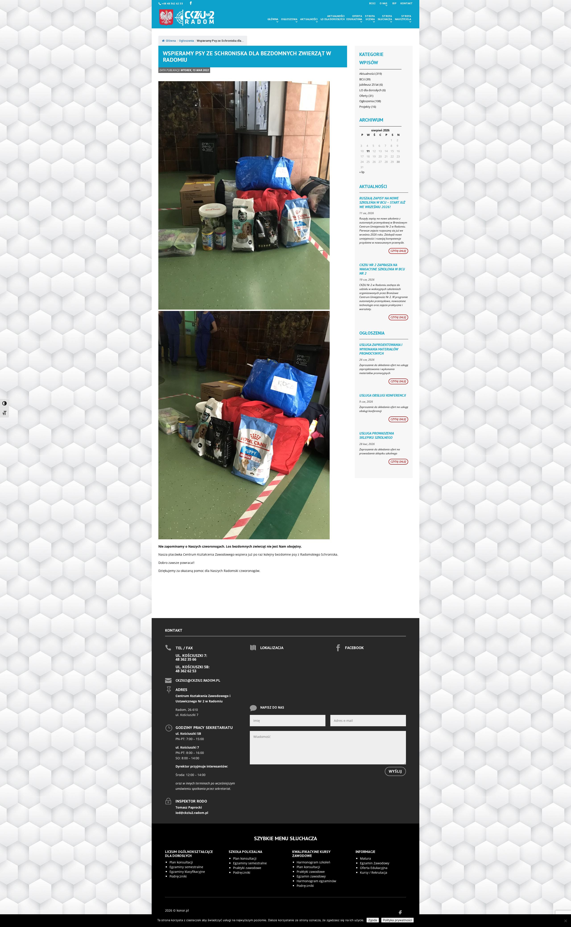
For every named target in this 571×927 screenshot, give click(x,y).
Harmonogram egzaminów (316, 881)
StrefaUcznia (370, 17)
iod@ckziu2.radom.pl (192, 813)
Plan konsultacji (181, 862)
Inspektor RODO (191, 801)
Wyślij (395, 771)
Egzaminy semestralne (186, 867)
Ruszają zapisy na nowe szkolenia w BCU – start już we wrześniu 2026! (382, 202)
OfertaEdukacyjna (354, 17)
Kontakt (406, 3)
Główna (272, 19)
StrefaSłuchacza (385, 17)
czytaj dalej (398, 251)
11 (368, 151)
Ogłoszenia (289, 19)
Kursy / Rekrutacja (373, 872)
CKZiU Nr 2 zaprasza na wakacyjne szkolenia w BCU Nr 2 (382, 269)
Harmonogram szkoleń (313, 862)
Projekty (364, 107)
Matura (365, 858)
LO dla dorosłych (370, 90)
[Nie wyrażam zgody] (565, 921)
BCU (362, 79)
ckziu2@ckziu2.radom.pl (198, 680)
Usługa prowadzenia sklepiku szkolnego (376, 435)
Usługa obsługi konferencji (382, 395)
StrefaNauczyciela (403, 17)
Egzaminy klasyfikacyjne (187, 871)
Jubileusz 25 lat (369, 85)
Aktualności (309, 19)
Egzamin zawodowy (311, 876)
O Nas (383, 3)
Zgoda (372, 920)
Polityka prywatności (397, 920)
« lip (361, 172)
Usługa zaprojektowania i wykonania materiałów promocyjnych (380, 348)
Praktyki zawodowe (247, 868)
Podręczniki (178, 876)
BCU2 (372, 3)
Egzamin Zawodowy (374, 863)
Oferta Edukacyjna (373, 868)
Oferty (363, 96)
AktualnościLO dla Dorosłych (333, 17)
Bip (394, 3)
